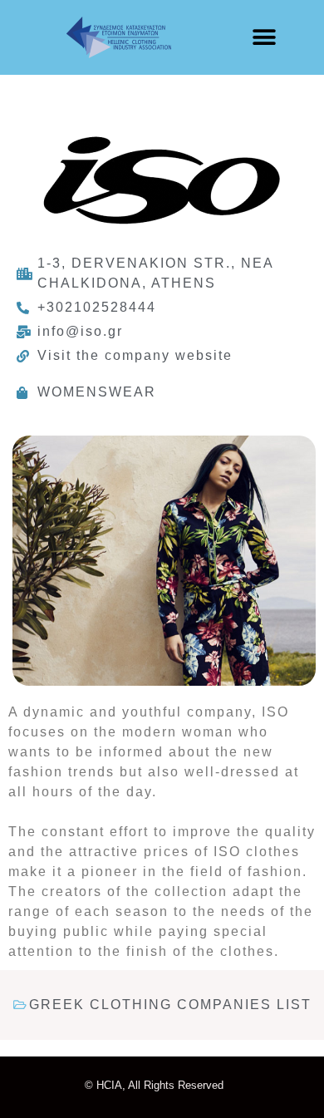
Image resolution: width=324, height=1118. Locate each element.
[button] (263, 38)
